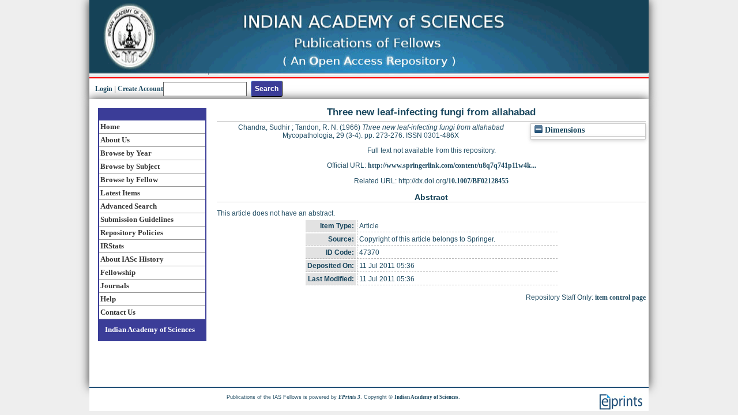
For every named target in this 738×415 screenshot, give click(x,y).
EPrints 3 (349, 397)
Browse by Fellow (129, 179)
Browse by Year (126, 153)
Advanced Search (128, 206)
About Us (115, 139)
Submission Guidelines (137, 219)
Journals (114, 285)
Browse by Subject (130, 166)
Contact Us (117, 312)
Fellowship (117, 272)
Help (108, 299)
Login (103, 89)
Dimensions (564, 130)
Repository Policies (131, 232)
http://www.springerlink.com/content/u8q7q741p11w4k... (452, 165)
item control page (620, 297)
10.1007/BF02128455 (478, 181)
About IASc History (132, 259)
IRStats (112, 246)
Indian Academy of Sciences (150, 329)
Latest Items (120, 192)
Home (110, 126)
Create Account (140, 89)
